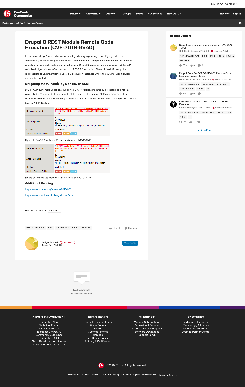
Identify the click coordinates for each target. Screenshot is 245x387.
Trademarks (74, 375)
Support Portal (147, 335)
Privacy (95, 375)
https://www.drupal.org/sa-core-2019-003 (48, 189)
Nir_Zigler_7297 (187, 79)
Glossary (98, 328)
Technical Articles (35, 23)
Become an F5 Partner (196, 328)
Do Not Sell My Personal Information (139, 375)
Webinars (98, 335)
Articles (19, 23)
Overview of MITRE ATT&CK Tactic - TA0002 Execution (203, 103)
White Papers (98, 325)
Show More (205, 130)
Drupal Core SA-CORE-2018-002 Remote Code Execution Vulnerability (205, 74)
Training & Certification (98, 341)
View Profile (130, 243)
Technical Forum (49, 325)
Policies (86, 375)
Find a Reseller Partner (196, 322)
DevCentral (7, 23)
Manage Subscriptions (147, 322)
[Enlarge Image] (81, 121)
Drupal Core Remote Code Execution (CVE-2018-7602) (206, 46)
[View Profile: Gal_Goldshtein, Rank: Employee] (31, 243)
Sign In (237, 13)
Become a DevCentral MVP (49, 344)
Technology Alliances (196, 325)
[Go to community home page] (17, 14)
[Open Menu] (240, 23)
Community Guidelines (49, 335)
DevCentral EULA (49, 338)
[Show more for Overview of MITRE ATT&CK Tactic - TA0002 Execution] (190, 117)
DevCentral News (49, 322)
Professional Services (147, 325)
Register (225, 13)
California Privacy (110, 375)
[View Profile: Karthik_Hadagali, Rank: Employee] (173, 104)
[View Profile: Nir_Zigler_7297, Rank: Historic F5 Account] (173, 76)
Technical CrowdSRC (49, 331)
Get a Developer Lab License (49, 341)
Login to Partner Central (196, 331)
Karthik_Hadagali (188, 107)
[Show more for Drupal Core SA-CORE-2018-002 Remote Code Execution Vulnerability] (208, 89)
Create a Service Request (147, 328)
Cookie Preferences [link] (168, 375)
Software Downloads (147, 331)
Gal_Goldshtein (50, 242)
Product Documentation (98, 322)
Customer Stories (98, 331)
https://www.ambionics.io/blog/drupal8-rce (49, 195)
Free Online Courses (98, 338)
